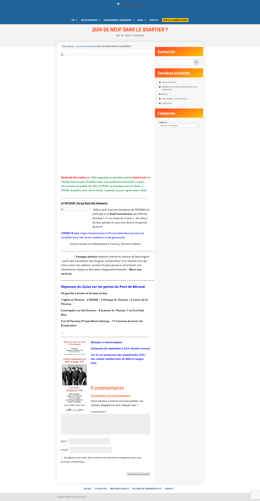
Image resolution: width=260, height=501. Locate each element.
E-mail (65, 449)
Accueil (88, 488)
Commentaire (99, 411)
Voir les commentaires (175, 20)
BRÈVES (165, 94)
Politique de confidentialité (147, 488)
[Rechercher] (196, 62)
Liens (140, 20)
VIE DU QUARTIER (169, 82)
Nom (64, 441)
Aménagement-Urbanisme (117, 20)
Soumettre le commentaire (138, 474)
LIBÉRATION (166, 103)
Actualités (138, 35)
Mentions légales (119, 488)
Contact (154, 20)
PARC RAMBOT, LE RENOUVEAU (174, 99)
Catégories (163, 122)
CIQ (73, 20)
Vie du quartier (89, 20)
